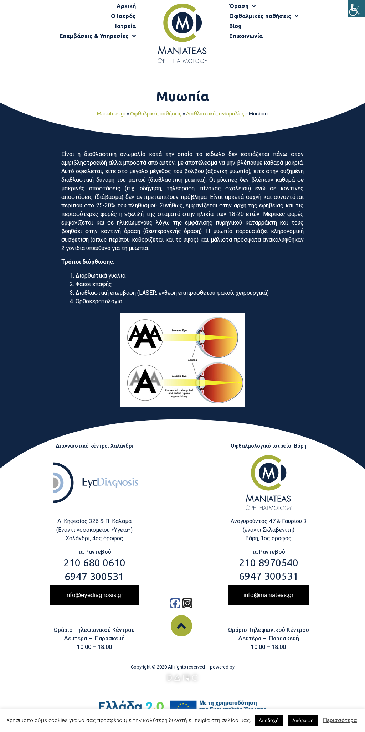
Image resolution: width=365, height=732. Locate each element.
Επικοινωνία (246, 36)
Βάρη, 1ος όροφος (268, 538)
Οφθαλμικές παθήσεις (260, 16)
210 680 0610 (94, 562)
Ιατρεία (125, 26)
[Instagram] (187, 603)
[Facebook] (175, 603)
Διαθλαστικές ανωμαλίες (215, 114)
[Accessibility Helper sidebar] (356, 8)
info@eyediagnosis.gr (94, 594)
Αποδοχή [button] (269, 720)
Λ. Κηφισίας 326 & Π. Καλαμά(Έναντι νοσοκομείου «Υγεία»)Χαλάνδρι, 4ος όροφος (94, 530)
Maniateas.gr (111, 114)
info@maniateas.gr (268, 594)
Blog (235, 26)
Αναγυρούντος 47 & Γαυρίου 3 (269, 521)
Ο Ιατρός (123, 16)
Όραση (238, 6)
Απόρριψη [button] (303, 720)
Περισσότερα (340, 720)
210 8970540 (268, 562)
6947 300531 (94, 576)
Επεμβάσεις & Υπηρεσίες (94, 36)
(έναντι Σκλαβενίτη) (268, 529)
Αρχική (126, 6)
